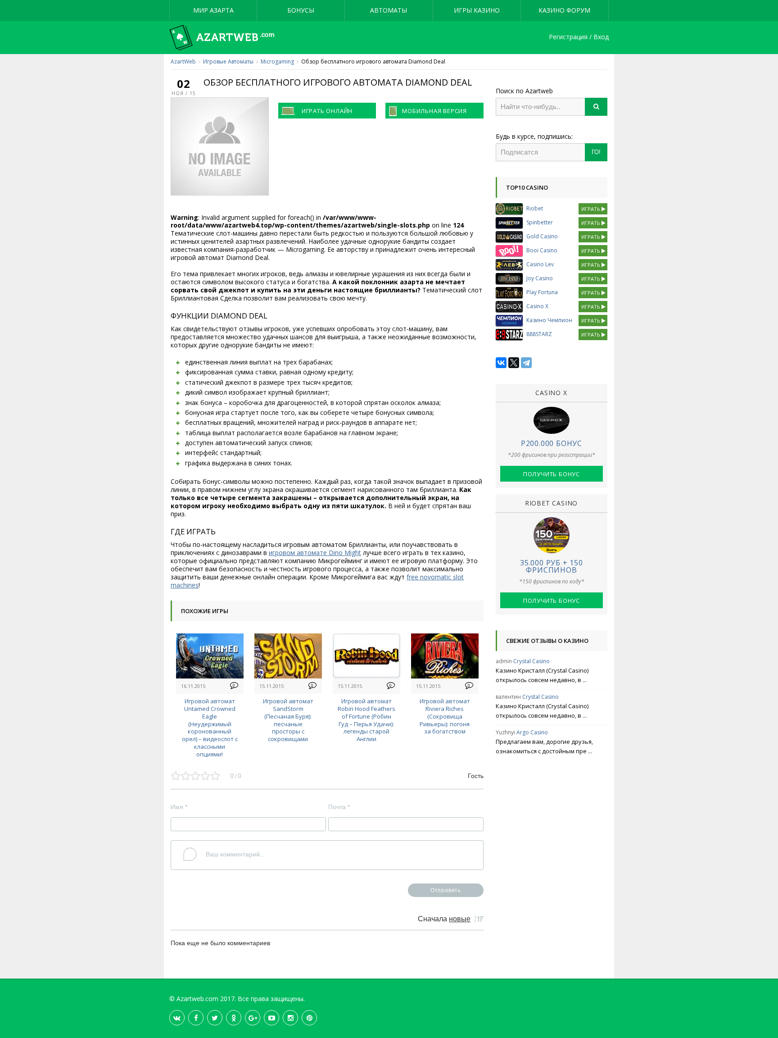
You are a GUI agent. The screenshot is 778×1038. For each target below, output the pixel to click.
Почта (339, 806)
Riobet (534, 208)
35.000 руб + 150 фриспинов (551, 566)
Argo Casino (532, 732)
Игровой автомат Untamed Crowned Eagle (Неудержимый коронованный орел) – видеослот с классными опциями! (210, 727)
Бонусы (300, 10)
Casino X (537, 306)
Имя (179, 806)
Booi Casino (541, 250)
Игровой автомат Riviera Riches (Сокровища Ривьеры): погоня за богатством (445, 716)
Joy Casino (539, 278)
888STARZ (539, 334)
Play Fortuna (542, 292)
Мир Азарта (213, 10)
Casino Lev (540, 264)
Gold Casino (542, 236)
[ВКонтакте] (501, 362)
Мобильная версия (434, 111)
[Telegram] (526, 362)
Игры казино (477, 10)
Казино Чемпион (549, 320)
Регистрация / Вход (579, 37)
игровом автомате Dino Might (315, 552)
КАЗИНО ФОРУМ (564, 10)
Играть (591, 208)
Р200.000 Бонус (551, 443)
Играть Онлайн (327, 111)
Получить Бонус (551, 474)
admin (504, 661)
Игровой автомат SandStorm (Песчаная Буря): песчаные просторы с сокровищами (288, 720)
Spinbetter (539, 222)
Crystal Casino (531, 661)
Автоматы (388, 10)
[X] (513, 362)
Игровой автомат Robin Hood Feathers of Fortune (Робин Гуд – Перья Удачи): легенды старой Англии (366, 720)
